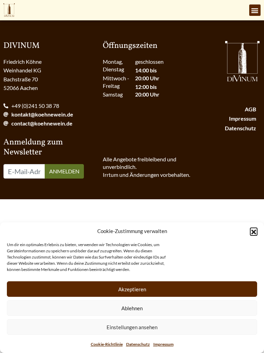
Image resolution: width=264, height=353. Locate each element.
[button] (253, 231)
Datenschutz (138, 344)
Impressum (163, 344)
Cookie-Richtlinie (107, 344)
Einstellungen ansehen (132, 327)
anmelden (64, 171)
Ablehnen (132, 308)
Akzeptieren (132, 289)
